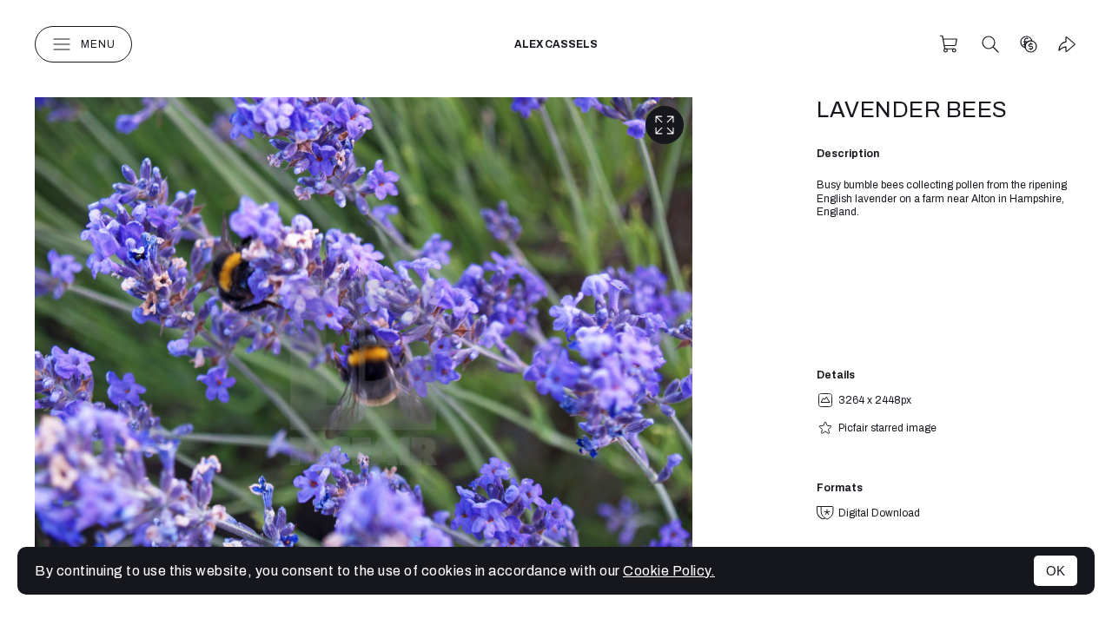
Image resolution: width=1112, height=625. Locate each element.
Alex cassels (556, 44)
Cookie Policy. (669, 570)
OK (1055, 570)
